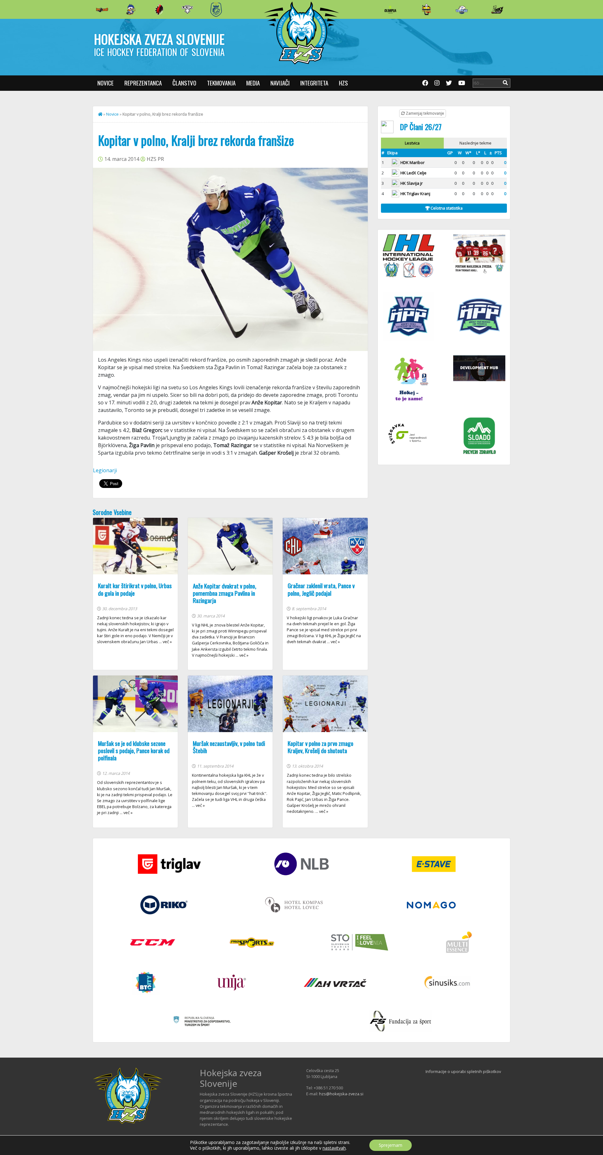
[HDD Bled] (102, 9)
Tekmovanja (221, 82)
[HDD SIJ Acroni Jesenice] (159, 9)
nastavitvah (334, 1148)
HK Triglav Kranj (415, 193)
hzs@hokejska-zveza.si (341, 1094)
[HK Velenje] (497, 9)
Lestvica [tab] (412, 143)
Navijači (280, 82)
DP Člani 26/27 (421, 126)
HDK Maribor (412, 162)
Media (253, 82)
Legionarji (105, 470)
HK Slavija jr (411, 183)
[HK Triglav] (461, 9)
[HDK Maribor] (187, 9)
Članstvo (184, 82)
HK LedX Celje (413, 173)
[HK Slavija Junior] (426, 9)
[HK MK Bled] (130, 9)
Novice (105, 82)
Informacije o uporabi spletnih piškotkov (463, 1071)
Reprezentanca (143, 82)
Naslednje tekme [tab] (475, 143)
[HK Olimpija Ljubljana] (390, 9)
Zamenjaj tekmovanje (424, 113)
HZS (343, 82)
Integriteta (314, 82)
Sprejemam (390, 1145)
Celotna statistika (446, 208)
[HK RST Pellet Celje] (216, 9)
